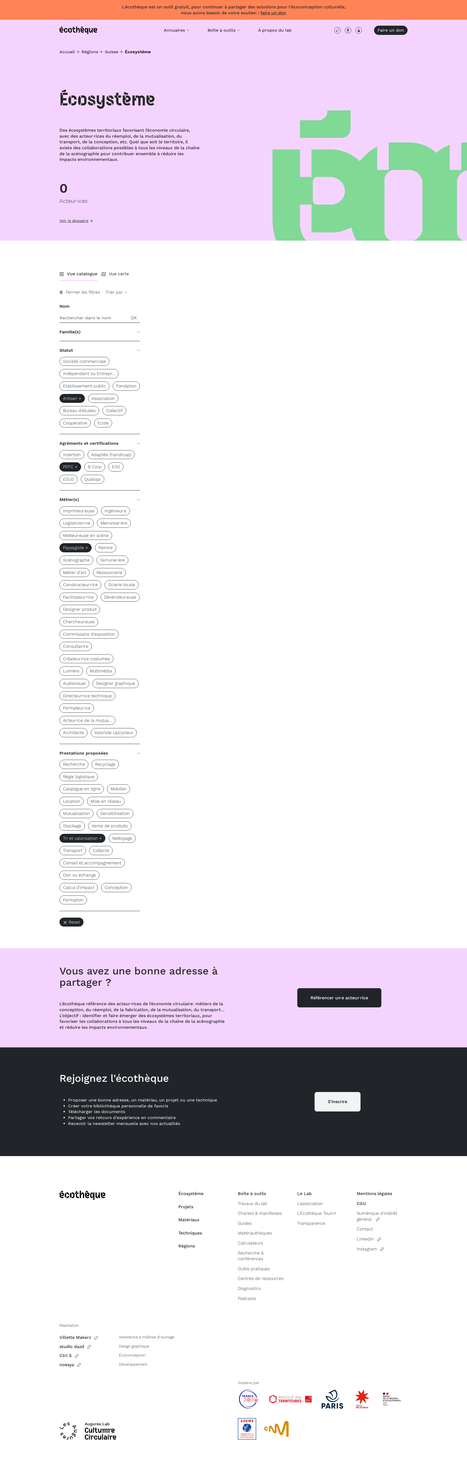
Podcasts (247, 1298)
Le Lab (304, 1193)
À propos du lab (275, 30)
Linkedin (365, 1239)
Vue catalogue (82, 273)
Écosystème (191, 1193)
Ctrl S (65, 1355)
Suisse (111, 51)
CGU (361, 1203)
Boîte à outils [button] (222, 30)
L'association (310, 1203)
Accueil (67, 51)
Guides (245, 1223)
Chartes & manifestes (260, 1213)
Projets (185, 1206)
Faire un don (391, 30)
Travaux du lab (252, 1203)
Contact (365, 1229)
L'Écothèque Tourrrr (316, 1213)
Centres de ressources (260, 1278)
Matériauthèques (255, 1233)
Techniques (190, 1233)
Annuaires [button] (175, 30)
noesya (66, 1364)
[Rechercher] (337, 30)
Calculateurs (250, 1243)
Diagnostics (249, 1288)
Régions (90, 51)
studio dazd (71, 1346)
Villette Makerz (75, 1337)
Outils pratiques (254, 1268)
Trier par (115, 292)
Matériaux (188, 1219)
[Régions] (348, 30)
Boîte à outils (252, 1193)
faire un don (273, 12)
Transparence (311, 1223)
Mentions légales (374, 1193)
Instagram (367, 1249)
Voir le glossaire (73, 220)
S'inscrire (337, 1101)
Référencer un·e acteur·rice (339, 997)
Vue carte (119, 273)
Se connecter (358, 30)
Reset (74, 922)
